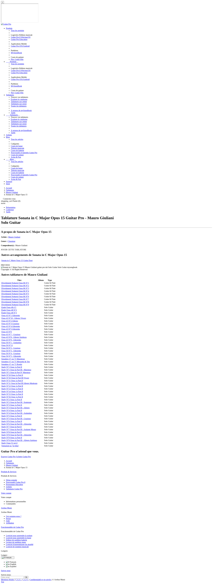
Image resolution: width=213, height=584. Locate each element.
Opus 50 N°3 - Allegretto (11, 351)
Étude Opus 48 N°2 (9, 310)
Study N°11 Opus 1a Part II (12, 381)
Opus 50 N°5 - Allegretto (11, 356)
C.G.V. (26, 580)
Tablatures (10, 95)
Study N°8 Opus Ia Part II (11, 432)
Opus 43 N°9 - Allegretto (11, 340)
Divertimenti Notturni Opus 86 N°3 (15, 288)
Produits (9, 28)
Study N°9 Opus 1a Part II (11, 438)
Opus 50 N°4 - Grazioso (10, 353)
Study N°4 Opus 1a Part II (11, 410)
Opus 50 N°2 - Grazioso (10, 348)
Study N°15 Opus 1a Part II (12, 394)
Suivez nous (5, 571)
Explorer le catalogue (19, 99)
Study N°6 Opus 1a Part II (11, 421)
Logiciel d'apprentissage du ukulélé (19, 544)
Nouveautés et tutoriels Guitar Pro (24, 153)
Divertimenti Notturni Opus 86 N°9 (15, 305)
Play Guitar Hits (17, 59)
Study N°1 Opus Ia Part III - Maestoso (16, 370)
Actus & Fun (16, 157)
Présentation (10, 207)
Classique (11, 241)
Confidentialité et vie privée (40, 580)
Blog (8, 137)
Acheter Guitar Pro (23, 457)
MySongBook (16, 53)
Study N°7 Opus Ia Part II (11, 427)
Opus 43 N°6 (6, 332)
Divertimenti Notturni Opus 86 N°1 (15, 283)
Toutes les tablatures (19, 106)
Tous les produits (17, 30)
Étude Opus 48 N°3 (9, 313)
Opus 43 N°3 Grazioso (10, 324)
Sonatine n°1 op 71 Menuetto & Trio (15, 362)
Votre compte (6, 493)
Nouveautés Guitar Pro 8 (15, 482)
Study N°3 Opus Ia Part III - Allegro (15, 408)
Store (8, 184)
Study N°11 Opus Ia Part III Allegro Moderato (19, 383)
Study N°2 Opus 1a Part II (11, 400)
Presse (8, 519)
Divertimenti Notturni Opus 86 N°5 (15, 294)
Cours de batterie (17, 150)
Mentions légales (8, 580)
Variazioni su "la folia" (10, 446)
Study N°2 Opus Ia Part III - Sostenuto (16, 402)
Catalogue (10, 210)
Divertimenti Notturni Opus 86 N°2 (15, 286)
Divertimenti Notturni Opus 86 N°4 (15, 291)
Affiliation (10, 523)
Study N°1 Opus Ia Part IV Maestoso (15, 372)
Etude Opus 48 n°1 (8, 307)
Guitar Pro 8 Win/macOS (20, 37)
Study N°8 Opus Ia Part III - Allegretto (16, 435)
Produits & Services (8, 472)
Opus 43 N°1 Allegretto (10, 315)
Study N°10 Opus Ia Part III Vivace (15, 378)
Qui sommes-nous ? (13, 516)
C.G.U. (18, 580)
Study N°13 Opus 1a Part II (12, 389)
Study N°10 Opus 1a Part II (12, 375)
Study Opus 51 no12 (9, 443)
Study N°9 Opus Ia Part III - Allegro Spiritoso (19, 440)
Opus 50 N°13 (7, 345)
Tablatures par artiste (19, 102)
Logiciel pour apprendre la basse (18, 538)
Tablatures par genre (19, 104)
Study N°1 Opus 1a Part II (11, 367)
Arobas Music (6, 508)
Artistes (9, 135)
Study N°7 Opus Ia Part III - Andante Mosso (18, 429)
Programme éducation (14, 484)
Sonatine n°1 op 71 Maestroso (13, 359)
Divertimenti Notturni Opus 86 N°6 (15, 296)
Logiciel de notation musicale (17, 547)
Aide (8, 521)
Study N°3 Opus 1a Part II (11, 405)
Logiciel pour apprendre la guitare (19, 536)
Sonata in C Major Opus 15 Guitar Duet (17, 260)
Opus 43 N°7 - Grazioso (10, 334)
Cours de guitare (17, 155)
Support (9, 181)
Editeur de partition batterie (16, 540)
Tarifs (13, 113)
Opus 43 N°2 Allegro (9, 321)
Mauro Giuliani (14, 237)
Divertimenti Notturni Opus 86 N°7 (15, 299)
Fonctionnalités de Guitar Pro (12, 527)
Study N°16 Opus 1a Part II (12, 397)
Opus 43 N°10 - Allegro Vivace (13, 318)
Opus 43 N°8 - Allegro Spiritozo (14, 337)
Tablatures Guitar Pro (14, 489)
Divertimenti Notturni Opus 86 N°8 (15, 302)
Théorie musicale (17, 148)
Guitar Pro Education (19, 39)
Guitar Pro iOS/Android (20, 46)
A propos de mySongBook (21, 110)
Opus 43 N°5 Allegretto (10, 329)
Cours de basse (17, 146)
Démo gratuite (11, 480)
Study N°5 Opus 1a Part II (11, 416)
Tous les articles (17, 139)
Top (2, 582)
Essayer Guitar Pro (8, 457)
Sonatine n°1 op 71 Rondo (11, 364)
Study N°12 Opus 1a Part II (12, 386)
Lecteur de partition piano (16, 542)
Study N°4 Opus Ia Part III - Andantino (16, 413)
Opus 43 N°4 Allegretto (10, 326)
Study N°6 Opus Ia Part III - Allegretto (16, 424)
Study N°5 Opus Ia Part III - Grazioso (16, 419)
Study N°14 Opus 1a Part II (12, 391)
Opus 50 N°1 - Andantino (11, 343)
